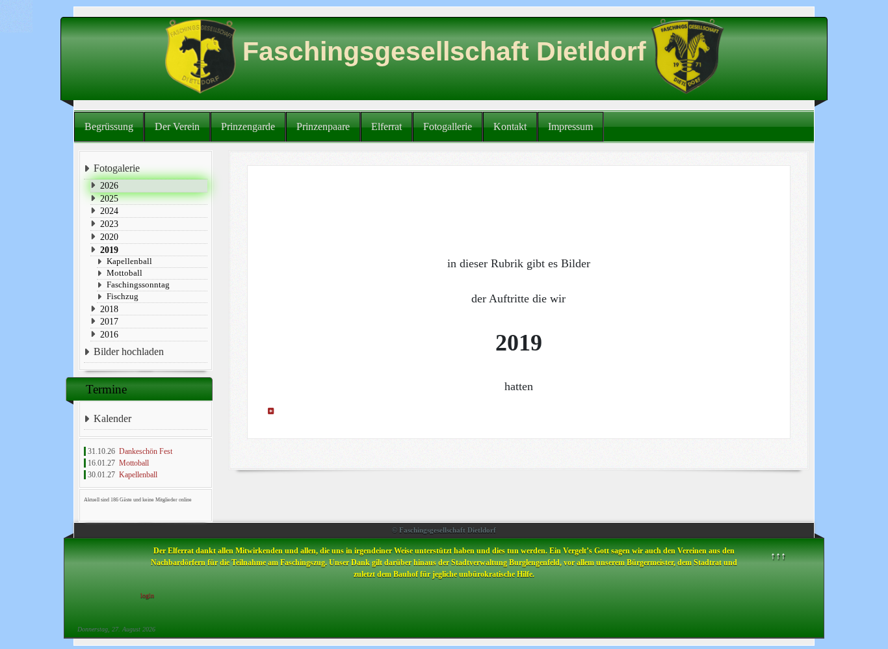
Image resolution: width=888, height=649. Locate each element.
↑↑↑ (778, 555)
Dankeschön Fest (145, 451)
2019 (109, 250)
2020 (109, 237)
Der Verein (177, 126)
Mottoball (124, 273)
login (147, 595)
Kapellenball (129, 261)
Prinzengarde (248, 126)
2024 (109, 210)
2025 (109, 198)
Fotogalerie (117, 168)
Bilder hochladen (129, 351)
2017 (109, 321)
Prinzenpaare (323, 126)
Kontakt (510, 126)
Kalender (112, 418)
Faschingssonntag (138, 284)
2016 (109, 334)
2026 (109, 185)
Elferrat (386, 126)
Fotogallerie (447, 126)
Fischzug (122, 296)
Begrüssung (109, 126)
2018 (109, 309)
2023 (109, 224)
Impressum (570, 126)
